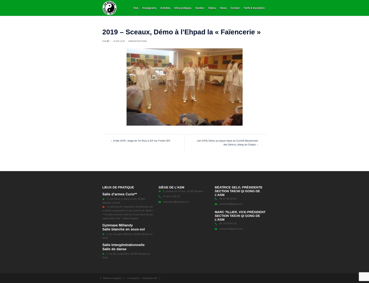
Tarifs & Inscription (254, 7)
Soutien (199, 7)
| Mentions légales (110, 278)
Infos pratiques (182, 7)
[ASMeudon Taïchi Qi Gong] (109, 7)
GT (108, 41)
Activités (165, 7)
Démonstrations (137, 41)
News (223, 7)
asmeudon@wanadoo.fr (176, 201)
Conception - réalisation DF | (143, 278)
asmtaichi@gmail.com (231, 203)
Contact (234, 7)
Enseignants (149, 7)
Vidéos (212, 7)
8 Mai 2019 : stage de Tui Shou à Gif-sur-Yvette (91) (141, 140)
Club (135, 7)
